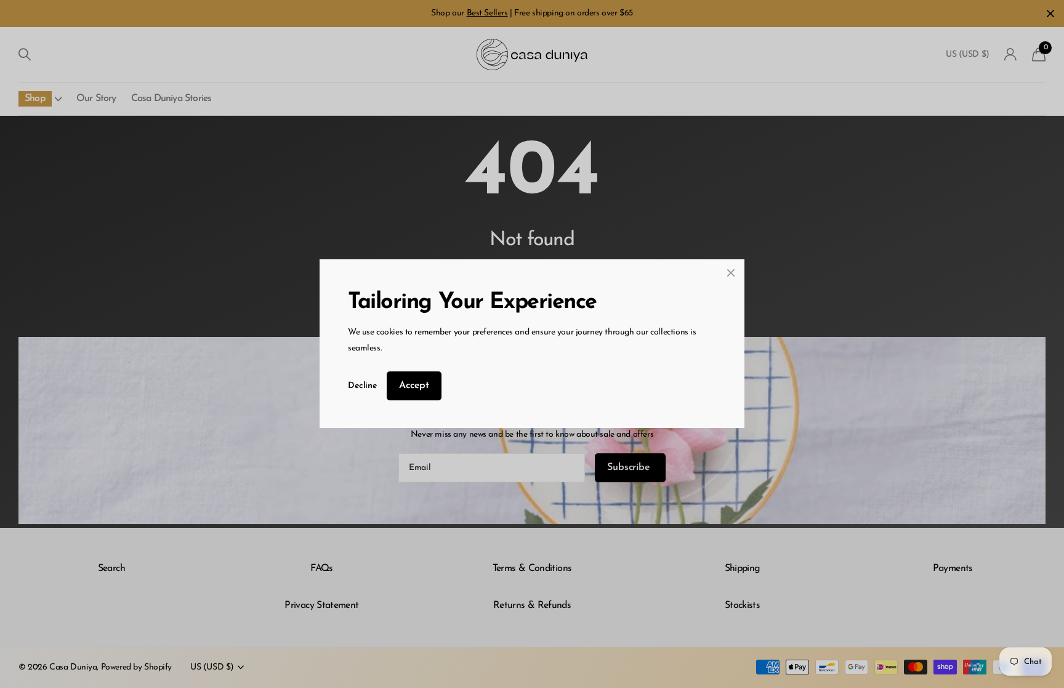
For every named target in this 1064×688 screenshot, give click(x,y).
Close (730, 272)
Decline (362, 386)
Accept (414, 386)
